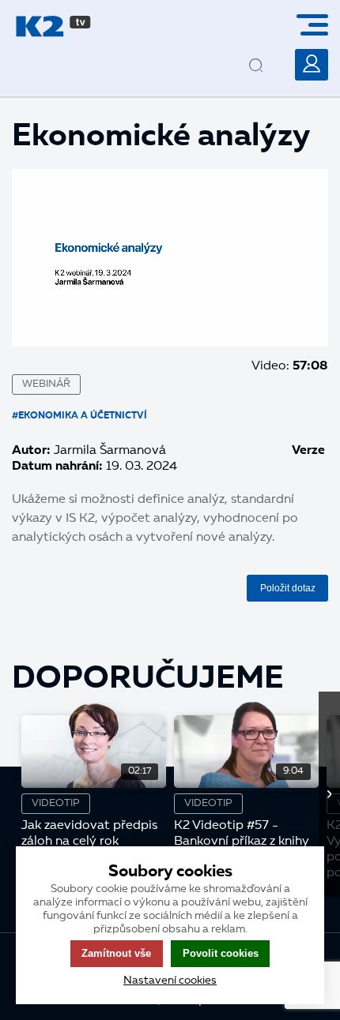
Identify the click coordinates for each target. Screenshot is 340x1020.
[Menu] (318, 24)
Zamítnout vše (116, 953)
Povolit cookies (221, 953)
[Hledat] (269, 52)
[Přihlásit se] (311, 65)
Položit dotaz (287, 588)
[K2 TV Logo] (53, 26)
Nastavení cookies (170, 980)
